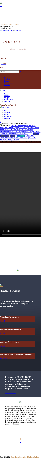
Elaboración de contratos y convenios (14, 134)
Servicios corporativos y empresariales (26, 132)
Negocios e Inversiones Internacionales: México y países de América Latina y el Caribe (18, 138)
